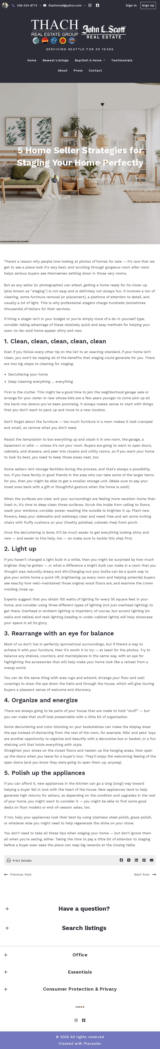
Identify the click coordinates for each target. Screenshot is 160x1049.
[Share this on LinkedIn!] (136, 860)
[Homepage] (80, 31)
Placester (92, 1043)
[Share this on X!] (129, 860)
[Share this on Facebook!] (121, 860)
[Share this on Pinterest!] (144, 860)
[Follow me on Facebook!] (97, 5)
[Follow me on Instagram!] (90, 5)
